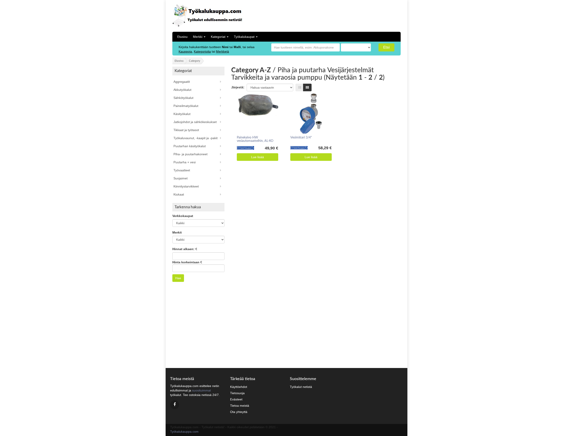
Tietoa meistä (239, 405)
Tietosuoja (237, 393)
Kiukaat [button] (178, 194)
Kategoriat (218, 36)
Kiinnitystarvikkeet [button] (186, 186)
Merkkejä (222, 51)
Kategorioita (202, 51)
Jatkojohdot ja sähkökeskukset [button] (195, 122)
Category (194, 60)
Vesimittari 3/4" (301, 137)
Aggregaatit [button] (181, 81)
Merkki (198, 36)
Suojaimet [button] (180, 178)
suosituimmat (201, 390)
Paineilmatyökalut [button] (185, 106)
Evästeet (236, 399)
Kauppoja (185, 51)
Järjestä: (237, 87)
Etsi (386, 47)
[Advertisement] (371, 14)
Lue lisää (257, 157)
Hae (178, 278)
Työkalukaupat (244, 36)
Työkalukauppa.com (184, 431)
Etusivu (182, 36)
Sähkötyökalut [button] (183, 98)
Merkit (177, 232)
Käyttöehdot (238, 387)
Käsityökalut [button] (181, 114)
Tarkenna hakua (188, 207)
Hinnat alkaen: (183, 249)
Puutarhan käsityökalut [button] (189, 146)
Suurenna (256, 106)
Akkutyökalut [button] (182, 89)
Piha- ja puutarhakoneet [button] (190, 154)
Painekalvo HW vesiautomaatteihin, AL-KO (255, 139)
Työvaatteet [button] (181, 170)
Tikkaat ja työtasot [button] (186, 130)
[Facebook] (174, 404)
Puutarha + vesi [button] (184, 162)
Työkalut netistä (301, 387)
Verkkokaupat (182, 216)
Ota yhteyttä (238, 412)
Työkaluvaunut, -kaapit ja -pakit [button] (195, 138)
